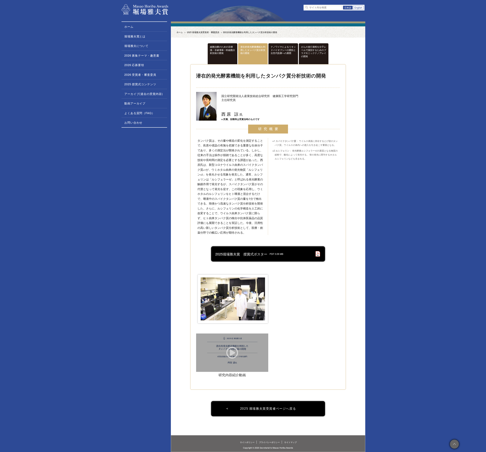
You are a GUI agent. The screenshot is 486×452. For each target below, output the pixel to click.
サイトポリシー (247, 442)
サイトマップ (290, 442)
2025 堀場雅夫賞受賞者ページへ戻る (268, 408)
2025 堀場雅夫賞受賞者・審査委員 (203, 32)
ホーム (180, 32)
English (358, 7)
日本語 (347, 7)
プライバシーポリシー (269, 442)
